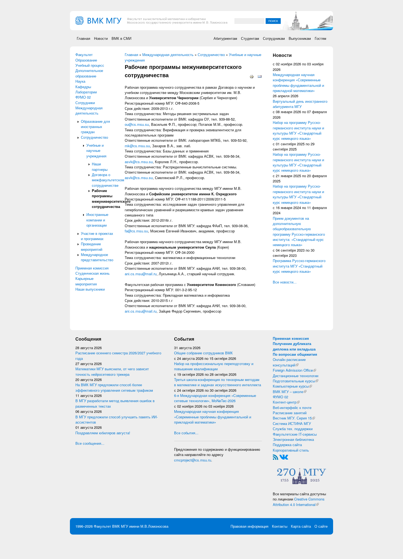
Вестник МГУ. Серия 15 (294, 418)
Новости (101, 38)
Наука (80, 81)
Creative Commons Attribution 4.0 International (299, 501)
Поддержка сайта (287, 444)
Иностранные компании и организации (97, 220)
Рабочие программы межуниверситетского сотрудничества (111, 198)
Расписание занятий (289, 412)
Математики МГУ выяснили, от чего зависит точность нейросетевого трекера (112, 371)
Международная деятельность (89, 110)
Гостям (320, 38)
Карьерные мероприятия (86, 281)
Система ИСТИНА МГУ (292, 423)
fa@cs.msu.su (136, 230)
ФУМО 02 (83, 97)
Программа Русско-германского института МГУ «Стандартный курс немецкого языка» (299, 266)
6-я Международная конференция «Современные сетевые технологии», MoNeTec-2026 (215, 398)
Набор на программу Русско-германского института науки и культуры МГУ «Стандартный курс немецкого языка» (298, 130)
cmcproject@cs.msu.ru (192, 460)
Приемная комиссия (92, 268)
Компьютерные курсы (292, 386)
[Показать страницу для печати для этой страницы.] (251, 76)
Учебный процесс (89, 65)
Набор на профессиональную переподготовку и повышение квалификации (213, 366)
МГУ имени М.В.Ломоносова (144, 526)
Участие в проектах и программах (97, 236)
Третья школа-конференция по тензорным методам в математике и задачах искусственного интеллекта (217, 382)
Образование (86, 60)
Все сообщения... (89, 443)
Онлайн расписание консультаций (289, 362)
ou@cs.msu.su (137, 124)
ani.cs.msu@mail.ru (141, 273)
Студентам (250, 38)
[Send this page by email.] (259, 76)
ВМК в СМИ (121, 38)
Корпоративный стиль (291, 450)
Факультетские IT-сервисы (295, 434)
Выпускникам (300, 38)
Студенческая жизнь (92, 273)
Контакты (279, 526)
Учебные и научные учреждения (96, 150)
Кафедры (83, 86)
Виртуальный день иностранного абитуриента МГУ (300, 104)
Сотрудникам (274, 38)
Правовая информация (249, 526)
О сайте (321, 526)
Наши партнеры (99, 166)
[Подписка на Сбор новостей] (275, 456)
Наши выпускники (90, 289)
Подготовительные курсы (295, 380)
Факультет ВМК (107, 526)
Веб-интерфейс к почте (292, 407)
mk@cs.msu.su (137, 145)
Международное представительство (97, 257)
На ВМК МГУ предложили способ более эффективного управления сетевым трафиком (114, 387)
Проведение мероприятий (91, 246)
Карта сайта (301, 526)
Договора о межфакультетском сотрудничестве (108, 180)
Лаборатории (86, 91)
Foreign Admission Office (294, 370)
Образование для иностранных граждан (95, 127)
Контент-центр (286, 402)
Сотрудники (85, 102)
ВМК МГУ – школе (289, 391)
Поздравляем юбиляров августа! (102, 432)
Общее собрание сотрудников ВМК (203, 352)
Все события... (186, 432)
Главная (83, 38)
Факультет (84, 54)
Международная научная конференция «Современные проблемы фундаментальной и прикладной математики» (298, 82)
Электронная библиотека (293, 439)
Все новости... (285, 282)
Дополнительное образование (89, 73)
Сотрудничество (94, 137)
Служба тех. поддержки (293, 428)
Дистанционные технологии (295, 375)
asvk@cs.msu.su (139, 161)
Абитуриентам (225, 38)
